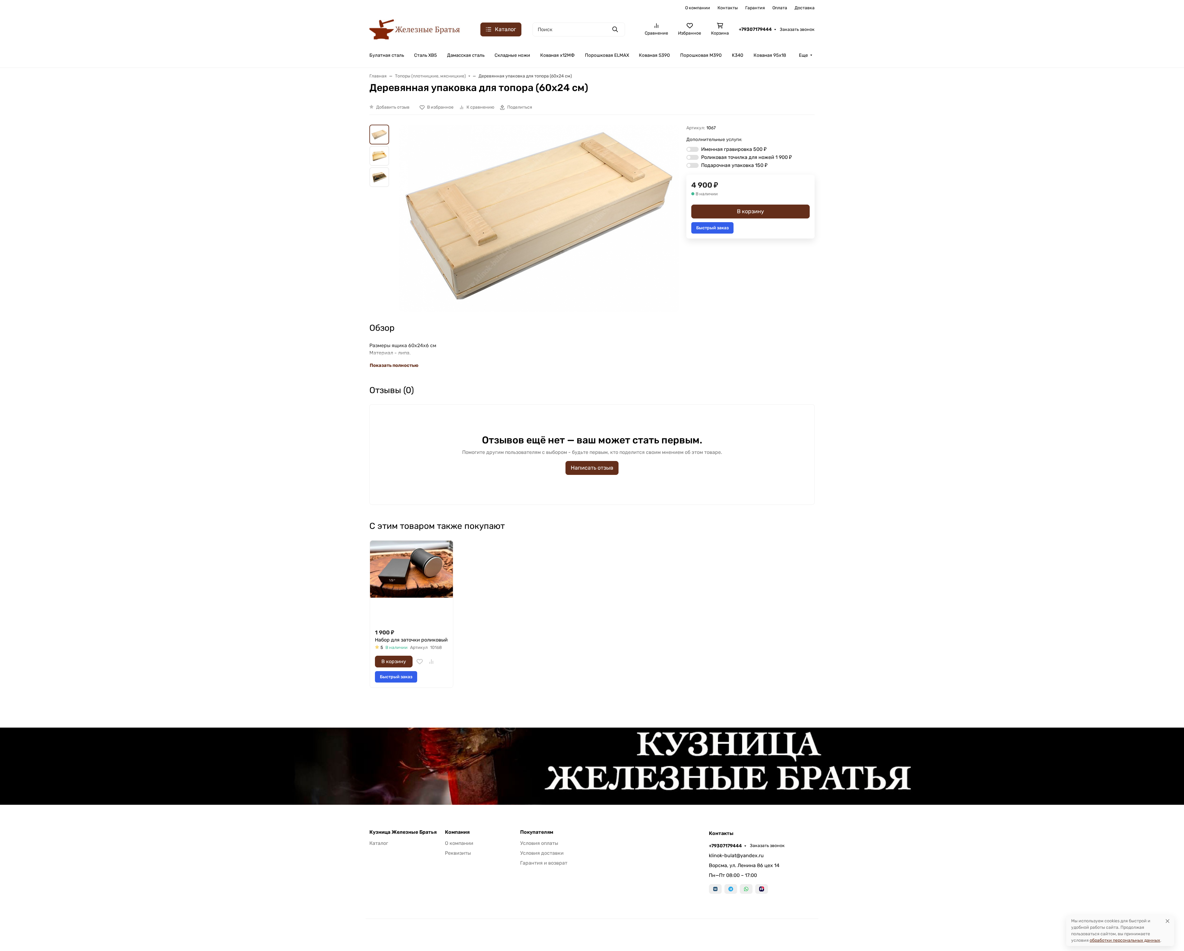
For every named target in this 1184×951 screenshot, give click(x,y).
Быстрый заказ (712, 227)
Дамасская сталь (465, 55)
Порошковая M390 (701, 55)
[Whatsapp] (746, 889)
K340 (737, 55)
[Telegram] (730, 889)
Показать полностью (394, 365)
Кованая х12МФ (557, 55)
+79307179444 (755, 29)
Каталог (378, 843)
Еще (803, 55)
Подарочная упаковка (734, 165)
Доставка (805, 7)
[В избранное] (419, 661)
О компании (697, 7)
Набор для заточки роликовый (411, 640)
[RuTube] (761, 889)
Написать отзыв (592, 467)
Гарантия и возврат (543, 863)
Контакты (727, 7)
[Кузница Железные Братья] (415, 29)
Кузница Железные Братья (403, 832)
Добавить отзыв (392, 107)
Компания (457, 832)
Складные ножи (512, 55)
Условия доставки (542, 853)
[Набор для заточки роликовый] (411, 582)
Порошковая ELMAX (607, 55)
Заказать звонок (797, 29)
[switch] (692, 149)
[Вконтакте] (715, 889)
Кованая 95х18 (770, 55)
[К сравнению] (431, 661)
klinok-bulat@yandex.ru (736, 855)
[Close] (1167, 921)
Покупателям (536, 832)
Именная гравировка (734, 149)
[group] (539, 218)
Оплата (779, 7)
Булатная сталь (386, 55)
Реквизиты (458, 853)
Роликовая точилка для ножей (746, 157)
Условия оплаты (539, 843)
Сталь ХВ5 (425, 55)
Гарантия (755, 7)
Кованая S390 (654, 55)
